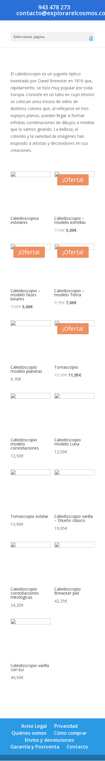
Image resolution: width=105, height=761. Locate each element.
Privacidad (66, 726)
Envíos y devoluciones (49, 740)
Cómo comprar (70, 733)
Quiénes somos (29, 733)
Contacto (77, 746)
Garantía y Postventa (34, 746)
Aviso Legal (34, 726)
